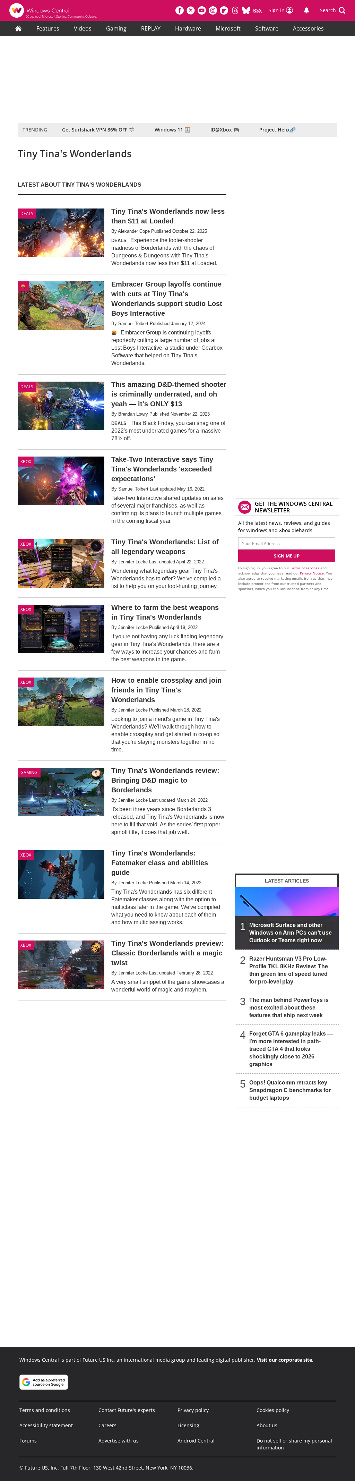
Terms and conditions (44, 1410)
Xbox (25, 462)
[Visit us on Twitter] (191, 10)
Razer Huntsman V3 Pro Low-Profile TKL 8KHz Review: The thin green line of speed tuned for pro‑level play (288, 970)
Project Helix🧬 (277, 129)
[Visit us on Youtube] (202, 10)
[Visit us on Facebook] (179, 10)
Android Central (196, 1440)
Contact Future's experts (126, 1410)
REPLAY (151, 28)
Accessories (308, 28)
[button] (333, 10)
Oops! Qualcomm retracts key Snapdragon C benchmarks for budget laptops (290, 1090)
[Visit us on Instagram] (213, 10)
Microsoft (228, 28)
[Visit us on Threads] (235, 10)
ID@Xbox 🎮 (224, 129)
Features (47, 28)
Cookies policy (273, 1410)
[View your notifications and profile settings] (306, 10)
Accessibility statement (46, 1425)
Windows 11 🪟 (172, 129)
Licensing (188, 1425)
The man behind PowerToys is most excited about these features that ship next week (289, 1007)
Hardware (188, 28)
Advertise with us (118, 1440)
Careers (107, 1425)
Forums (28, 1440)
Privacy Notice (312, 573)
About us (267, 1425)
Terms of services (305, 567)
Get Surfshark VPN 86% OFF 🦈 (98, 129)
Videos (83, 28)
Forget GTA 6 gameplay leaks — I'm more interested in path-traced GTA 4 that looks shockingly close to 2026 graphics (291, 1049)
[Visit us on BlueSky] (246, 10)
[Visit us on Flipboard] (224, 10)
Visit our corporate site (284, 1359)
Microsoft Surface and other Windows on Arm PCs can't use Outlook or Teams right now (290, 932)
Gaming (116, 28)
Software (266, 28)
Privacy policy (193, 1410)
